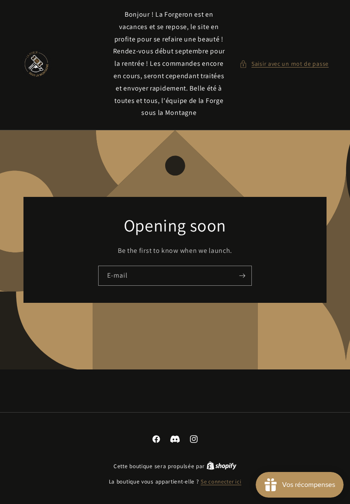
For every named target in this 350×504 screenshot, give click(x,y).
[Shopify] (221, 466)
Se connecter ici (221, 481)
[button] (284, 64)
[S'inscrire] (242, 276)
